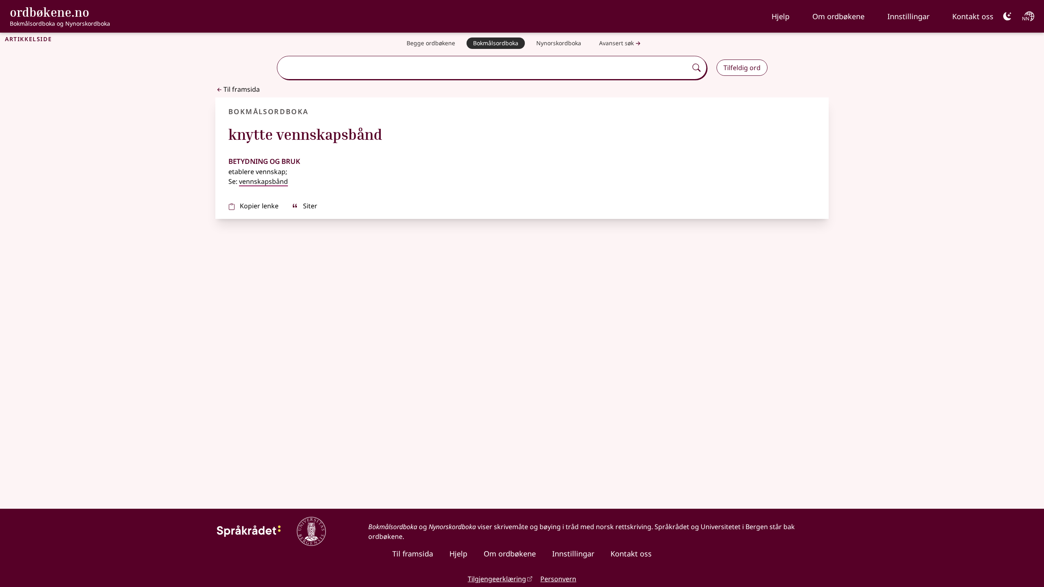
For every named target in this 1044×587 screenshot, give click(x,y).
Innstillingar (908, 16)
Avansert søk (616, 43)
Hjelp (781, 16)
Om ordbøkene (838, 16)
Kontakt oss (972, 16)
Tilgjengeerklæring (497, 578)
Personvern (558, 578)
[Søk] (696, 67)
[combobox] (483, 67)
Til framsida (241, 89)
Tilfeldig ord (742, 67)
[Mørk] (1007, 16)
